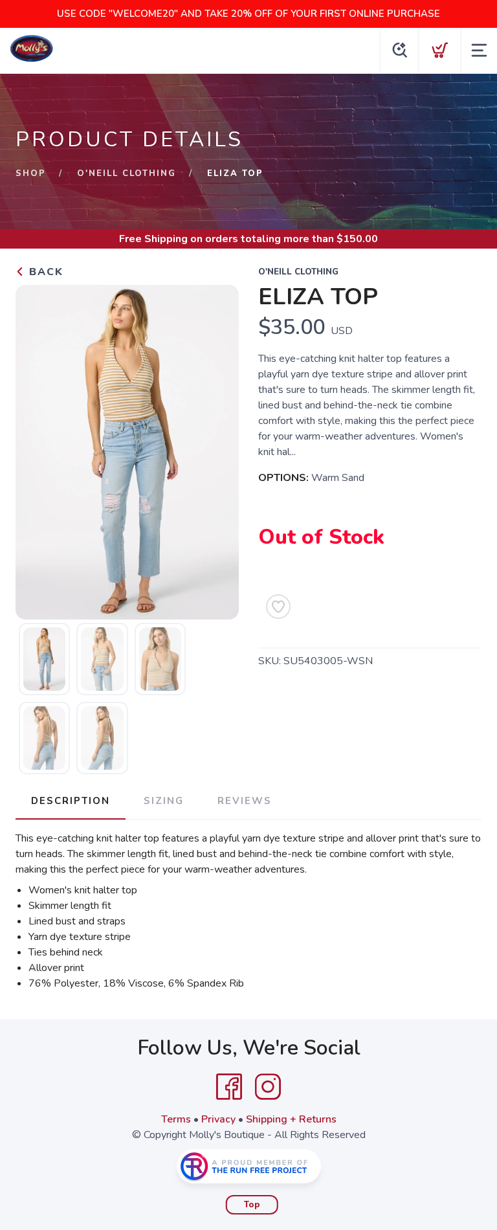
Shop (31, 173)
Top (252, 1205)
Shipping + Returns (291, 1119)
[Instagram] (267, 1087)
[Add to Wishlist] (278, 606)
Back (44, 272)
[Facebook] (229, 1087)
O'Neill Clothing (126, 173)
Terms (176, 1119)
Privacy (218, 1119)
